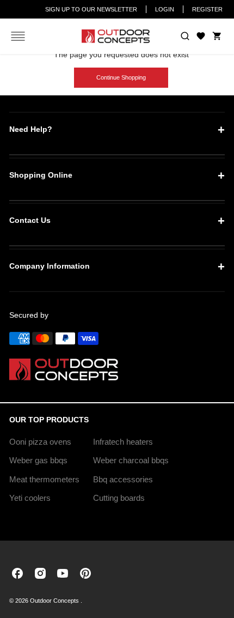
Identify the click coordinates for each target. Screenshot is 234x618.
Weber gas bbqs (38, 460)
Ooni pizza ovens (40, 441)
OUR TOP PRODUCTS (49, 419)
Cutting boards (119, 497)
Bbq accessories (123, 479)
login (164, 9)
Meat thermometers (44, 479)
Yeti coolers (30, 497)
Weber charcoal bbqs (131, 460)
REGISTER (207, 9)
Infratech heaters (123, 441)
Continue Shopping (121, 77)
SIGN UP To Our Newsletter (91, 9)
